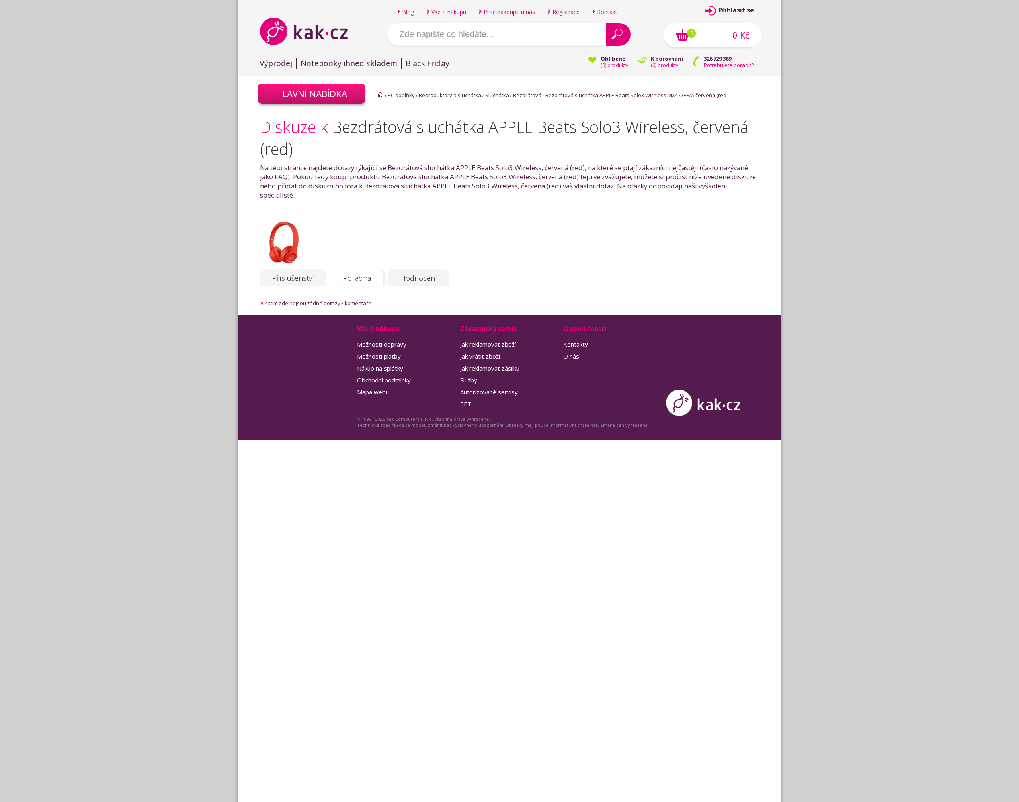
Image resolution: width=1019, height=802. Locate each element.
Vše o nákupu (448, 12)
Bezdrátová (527, 95)
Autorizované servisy (489, 392)
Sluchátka (497, 95)
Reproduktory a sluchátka (450, 95)
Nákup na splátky (380, 368)
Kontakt (607, 12)
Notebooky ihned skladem (349, 63)
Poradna (357, 278)
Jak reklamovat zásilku (489, 368)
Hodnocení (418, 278)
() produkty (614, 65)
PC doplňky (401, 95)
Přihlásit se (736, 10)
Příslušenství (293, 278)
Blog (408, 12)
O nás (571, 356)
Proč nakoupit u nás (509, 12)
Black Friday (427, 63)
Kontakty (575, 344)
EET (465, 404)
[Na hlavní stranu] (311, 31)
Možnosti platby (379, 356)
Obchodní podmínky (384, 380)
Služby (468, 380)
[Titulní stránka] (380, 94)
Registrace (566, 12)
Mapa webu (373, 392)
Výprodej (276, 63)
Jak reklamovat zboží (488, 344)
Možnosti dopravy (381, 344)
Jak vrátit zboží (480, 356)
